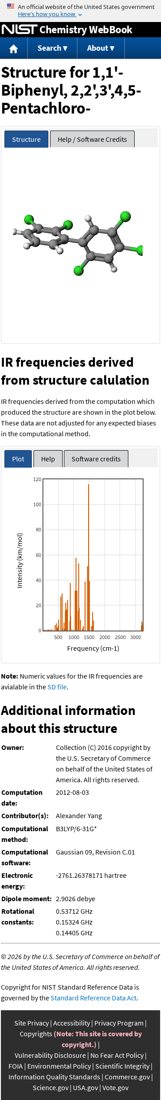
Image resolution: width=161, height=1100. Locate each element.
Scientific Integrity (122, 1065)
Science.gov (50, 1087)
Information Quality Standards (54, 1076)
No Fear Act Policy (117, 1055)
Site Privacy (31, 1022)
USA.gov (85, 1087)
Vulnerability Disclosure (50, 1055)
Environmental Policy (59, 1065)
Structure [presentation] (26, 139)
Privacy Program (119, 1022)
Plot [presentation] (18, 458)
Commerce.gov (127, 1076)
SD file (57, 686)
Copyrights (36, 1033)
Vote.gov (115, 1087)
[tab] (26, 139)
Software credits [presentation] (96, 458)
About (97, 48)
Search (49, 48)
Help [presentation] (48, 458)
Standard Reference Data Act (93, 997)
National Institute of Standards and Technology (20, 29)
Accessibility (71, 1022)
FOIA (15, 1065)
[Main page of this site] (14, 48)
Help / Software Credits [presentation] (92, 139)
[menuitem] (14, 48)
